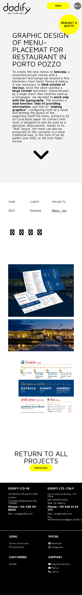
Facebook (56, 543)
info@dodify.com (23, 513)
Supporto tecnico (60, 564)
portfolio (40, 468)
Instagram (57, 547)
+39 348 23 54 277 (63, 508)
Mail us (55, 568)
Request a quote (69, 24)
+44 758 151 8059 (22, 508)
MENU (58, 5)
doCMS (13, 564)
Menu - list (59, 210)
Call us (55, 571)
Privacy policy (16, 547)
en (76, 5)
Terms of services (19, 543)
